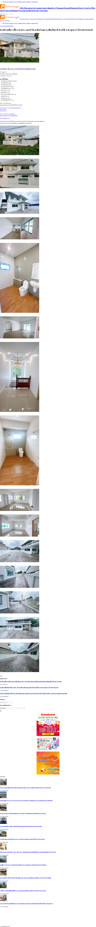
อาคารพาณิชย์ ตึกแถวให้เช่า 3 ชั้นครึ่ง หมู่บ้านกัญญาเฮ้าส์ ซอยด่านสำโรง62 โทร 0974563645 (21, 826)
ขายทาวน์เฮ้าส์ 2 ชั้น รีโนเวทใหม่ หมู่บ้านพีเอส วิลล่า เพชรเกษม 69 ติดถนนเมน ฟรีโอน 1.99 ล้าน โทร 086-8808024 (25, 877)
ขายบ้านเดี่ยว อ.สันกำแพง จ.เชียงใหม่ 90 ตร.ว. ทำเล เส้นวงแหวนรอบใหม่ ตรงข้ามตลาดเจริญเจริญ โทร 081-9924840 (31, 681)
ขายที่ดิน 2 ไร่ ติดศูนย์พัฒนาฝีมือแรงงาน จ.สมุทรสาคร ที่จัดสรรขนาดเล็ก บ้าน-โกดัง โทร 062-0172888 (23, 890)
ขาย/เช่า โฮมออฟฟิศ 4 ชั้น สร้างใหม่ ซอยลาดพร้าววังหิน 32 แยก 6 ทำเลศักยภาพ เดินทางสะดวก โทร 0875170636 (25, 787)
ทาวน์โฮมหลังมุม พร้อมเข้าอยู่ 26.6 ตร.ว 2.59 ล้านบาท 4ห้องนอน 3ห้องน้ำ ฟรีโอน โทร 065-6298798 (22, 839)
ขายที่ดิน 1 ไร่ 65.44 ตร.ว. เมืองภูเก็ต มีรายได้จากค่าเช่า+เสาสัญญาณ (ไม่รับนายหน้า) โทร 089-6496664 (23, 865)
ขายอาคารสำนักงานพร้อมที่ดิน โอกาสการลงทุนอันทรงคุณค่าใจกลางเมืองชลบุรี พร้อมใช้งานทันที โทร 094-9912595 (26, 903)
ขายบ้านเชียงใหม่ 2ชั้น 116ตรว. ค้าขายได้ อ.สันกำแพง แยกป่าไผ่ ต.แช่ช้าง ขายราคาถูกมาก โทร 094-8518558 (29, 687)
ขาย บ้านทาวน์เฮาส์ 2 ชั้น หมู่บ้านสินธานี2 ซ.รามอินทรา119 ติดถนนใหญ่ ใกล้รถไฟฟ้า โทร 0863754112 (23, 813)
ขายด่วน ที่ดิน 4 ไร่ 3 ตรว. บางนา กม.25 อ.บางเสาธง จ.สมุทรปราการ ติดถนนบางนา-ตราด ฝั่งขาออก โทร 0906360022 (26, 800)
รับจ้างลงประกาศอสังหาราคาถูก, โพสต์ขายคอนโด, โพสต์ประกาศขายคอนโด (20, 1)
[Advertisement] (39, 916)
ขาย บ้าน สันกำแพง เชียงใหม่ (6, 26)
